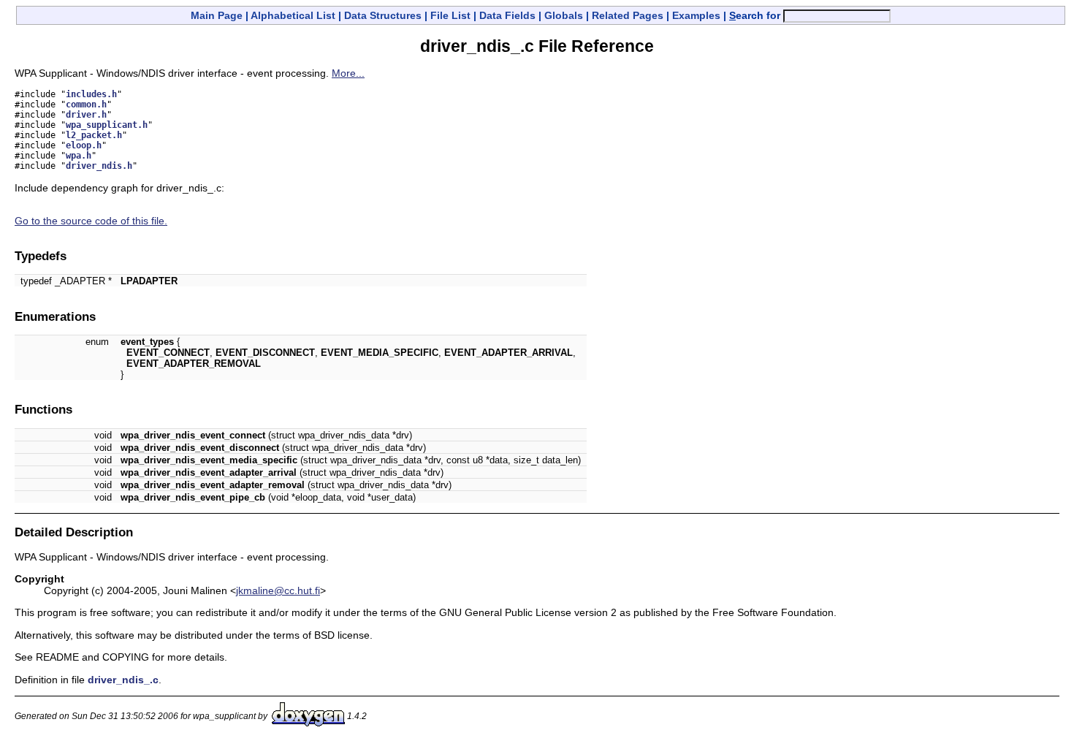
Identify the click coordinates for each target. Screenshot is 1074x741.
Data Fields (507, 15)
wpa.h (78, 156)
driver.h (86, 115)
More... (348, 73)
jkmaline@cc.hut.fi (278, 590)
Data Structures (383, 15)
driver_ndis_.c (123, 679)
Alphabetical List (293, 15)
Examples (696, 15)
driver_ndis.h (99, 166)
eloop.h (84, 145)
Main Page (217, 15)
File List (450, 15)
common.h (86, 104)
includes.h (91, 94)
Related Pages (627, 15)
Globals (563, 15)
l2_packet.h (94, 135)
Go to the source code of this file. (91, 221)
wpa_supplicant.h (107, 125)
